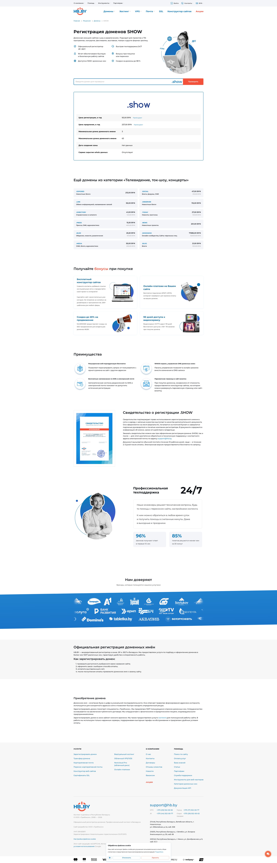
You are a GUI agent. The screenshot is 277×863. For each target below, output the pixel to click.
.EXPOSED (80, 191)
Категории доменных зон (185, 784)
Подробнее (159, 852)
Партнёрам (179, 771)
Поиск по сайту (181, 754)
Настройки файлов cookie (85, 839)
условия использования (84, 846)
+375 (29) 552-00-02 (191, 813)
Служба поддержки (183, 775)
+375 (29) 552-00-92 (165, 810)
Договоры (150, 763)
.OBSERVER (146, 202)
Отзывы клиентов (154, 767)
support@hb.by (165, 439)
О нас (148, 754)
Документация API (182, 788)
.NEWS (144, 223)
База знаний (179, 763)
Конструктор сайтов (179, 11)
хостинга (162, 718)
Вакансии (150, 775)
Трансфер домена (82, 758)
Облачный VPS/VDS (123, 758)
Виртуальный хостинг (124, 754)
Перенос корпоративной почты (88, 767)
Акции (199, 11)
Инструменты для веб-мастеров (188, 780)
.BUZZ (78, 233)
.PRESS (79, 223)
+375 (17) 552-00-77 (191, 810)
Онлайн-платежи (122, 770)
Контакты (150, 758)
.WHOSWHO (147, 233)
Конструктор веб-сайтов (85, 771)
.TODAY (145, 212)
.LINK (78, 202)
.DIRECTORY (81, 212)
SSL (161, 11)
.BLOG (144, 243)
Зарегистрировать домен (85, 754)
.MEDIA (79, 243)
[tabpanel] (138, 126)
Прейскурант (137, 118)
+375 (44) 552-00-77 (165, 813)
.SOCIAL (145, 191)
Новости (150, 771)
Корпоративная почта (83, 763)
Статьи (177, 767)
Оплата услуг (180, 758)
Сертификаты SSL (82, 775)
